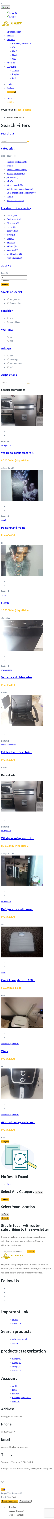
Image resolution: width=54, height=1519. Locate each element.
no (11, 337)
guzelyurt (12, 231)
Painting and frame (13, 527)
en (7, 7)
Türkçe (13, 17)
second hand (15, 322)
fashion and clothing (17, 169)
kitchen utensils (15, 185)
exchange (14, 359)
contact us (11, 39)
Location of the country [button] (16, 208)
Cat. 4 (14, 59)
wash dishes (6, 670)
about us (10, 35)
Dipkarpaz (13, 223)
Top (3, 1489)
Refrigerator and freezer (17, 909)
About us (11, 63)
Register (10, 88)
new (11, 318)
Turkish (15, 70)
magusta (12, 250)
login (14, 1390)
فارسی (14, 13)
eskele (11, 227)
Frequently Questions (21, 43)
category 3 (16, 1366)
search (15, 1343)
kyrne (11, 235)
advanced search (14, 32)
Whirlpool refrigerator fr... (17, 452)
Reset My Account (9, 1501)
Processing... (25, 1501)
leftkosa (11, 246)
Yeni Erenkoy (14, 254)
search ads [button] (7, 133)
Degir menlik (14, 219)
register (15, 1394)
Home (9, 98)
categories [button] (8, 148)
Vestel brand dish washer (16, 677)
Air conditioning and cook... (18, 1122)
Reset (9, 1184)
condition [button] (7, 310)
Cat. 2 (14, 51)
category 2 (16, 1362)
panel (3, 520)
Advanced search (19, 1339)
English (15, 74)
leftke (11, 242)
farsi (14, 78)
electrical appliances (17, 162)
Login (9, 84)
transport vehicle (15, 200)
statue (3, 595)
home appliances (16, 173)
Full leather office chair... (16, 752)
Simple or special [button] (11, 292)
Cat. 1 (14, 47)
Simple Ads (15, 299)
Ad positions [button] (9, 374)
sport (10, 196)
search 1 (10, 102)
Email (3, 1497)
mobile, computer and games (20, 189)
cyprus (12, 215)
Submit (5, 1199)
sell (11, 367)
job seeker (12, 177)
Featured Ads (15, 303)
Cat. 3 (14, 55)
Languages (11, 66)
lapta (10, 238)
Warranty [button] (7, 329)
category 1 (16, 1358)
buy (11, 356)
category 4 (16, 1370)
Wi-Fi (4, 1051)
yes (11, 341)
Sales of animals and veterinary (21, 193)
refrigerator (6, 445)
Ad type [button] (6, 348)
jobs (10, 181)
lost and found (16, 363)
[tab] (27, 133)
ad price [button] (6, 265)
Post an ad (11, 92)
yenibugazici (14, 258)
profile (15, 1319)
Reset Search (23, 109)
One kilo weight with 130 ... (18, 980)
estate (10, 166)
